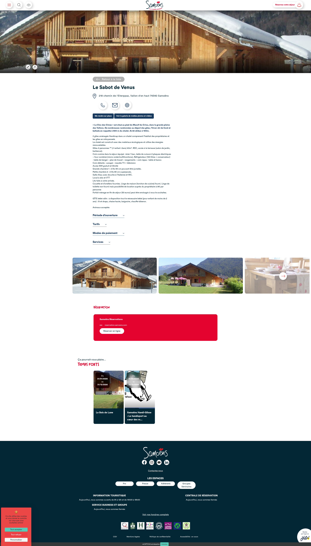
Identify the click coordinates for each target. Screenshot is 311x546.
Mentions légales (133, 537)
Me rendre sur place (103, 116)
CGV (115, 537)
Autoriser (164, 544)
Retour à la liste (111, 79)
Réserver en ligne (111, 331)
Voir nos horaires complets (155, 514)
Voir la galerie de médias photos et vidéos (134, 116)
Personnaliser (16, 540)
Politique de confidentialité (160, 537)
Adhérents (166, 484)
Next (283, 276)
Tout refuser (16, 535)
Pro (124, 484)
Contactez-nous (155, 471)
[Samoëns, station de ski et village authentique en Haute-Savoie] (154, 5)
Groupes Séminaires (186, 485)
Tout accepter (16, 530)
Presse (145, 484)
